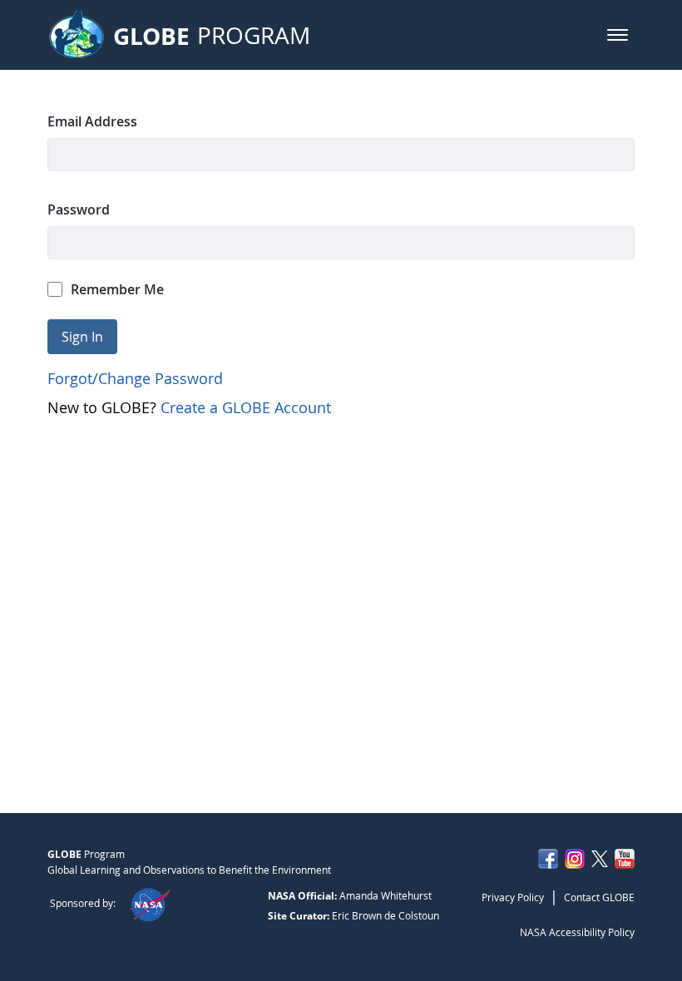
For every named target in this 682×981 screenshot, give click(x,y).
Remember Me (117, 289)
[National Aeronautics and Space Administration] (149, 903)
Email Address (92, 121)
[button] (617, 35)
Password (78, 209)
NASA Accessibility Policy (577, 932)
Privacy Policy (513, 897)
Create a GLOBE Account (246, 407)
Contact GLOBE (599, 897)
